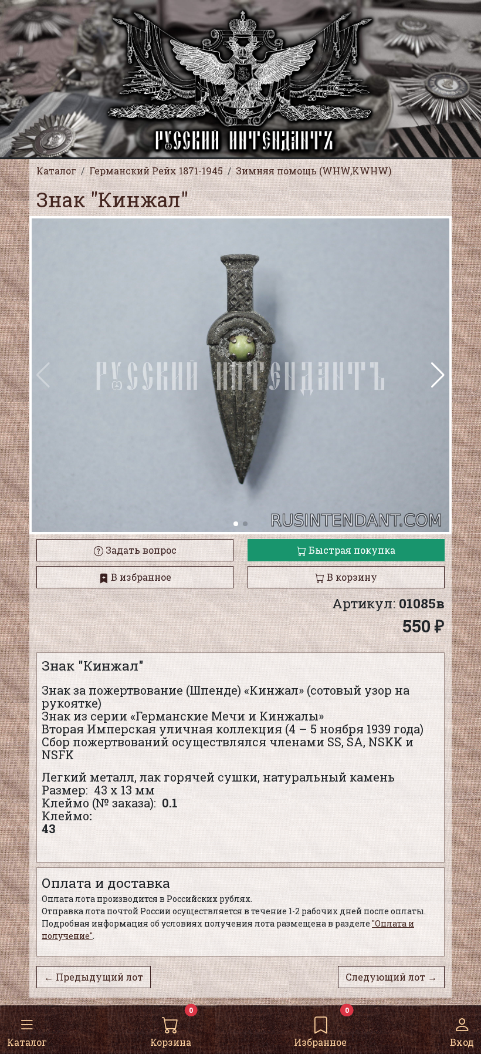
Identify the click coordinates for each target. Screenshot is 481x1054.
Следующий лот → (391, 977)
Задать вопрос (140, 550)
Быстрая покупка (350, 550)
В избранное (140, 577)
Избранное (320, 1042)
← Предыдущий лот (93, 977)
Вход (462, 1042)
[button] (438, 375)
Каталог (27, 1042)
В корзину (350, 577)
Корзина (170, 1042)
